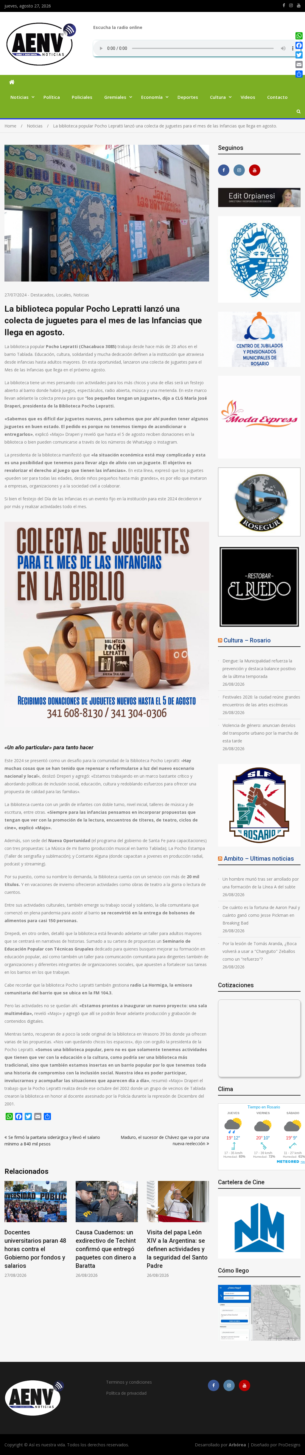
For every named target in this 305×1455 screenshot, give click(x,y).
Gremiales (115, 97)
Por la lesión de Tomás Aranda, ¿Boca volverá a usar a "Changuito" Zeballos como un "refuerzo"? (259, 951)
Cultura (218, 97)
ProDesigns (289, 1445)
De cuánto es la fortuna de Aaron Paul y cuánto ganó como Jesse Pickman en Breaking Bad (261, 915)
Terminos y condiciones (129, 1382)
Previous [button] (8, 1232)
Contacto (277, 97)
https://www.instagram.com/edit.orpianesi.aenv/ (291, 5)
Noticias (19, 97)
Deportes (188, 97)
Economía (152, 97)
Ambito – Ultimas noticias (259, 858)
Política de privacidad (126, 1393)
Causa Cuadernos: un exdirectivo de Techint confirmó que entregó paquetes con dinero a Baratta (34, 1249)
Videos (248, 97)
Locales (63, 295)
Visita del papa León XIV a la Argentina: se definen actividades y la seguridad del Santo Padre (106, 1249)
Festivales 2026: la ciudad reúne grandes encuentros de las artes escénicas (261, 700)
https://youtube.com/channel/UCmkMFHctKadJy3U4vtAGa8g (299, 5)
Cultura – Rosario (247, 640)
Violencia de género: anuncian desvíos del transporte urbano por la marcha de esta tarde (260, 733)
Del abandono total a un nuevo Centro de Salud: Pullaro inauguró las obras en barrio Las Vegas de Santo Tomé (178, 1249)
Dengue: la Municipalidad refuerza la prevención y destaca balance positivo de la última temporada (259, 668)
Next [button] (205, 1232)
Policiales (82, 97)
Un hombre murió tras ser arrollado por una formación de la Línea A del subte (260, 883)
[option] (35, 1229)
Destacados (42, 295)
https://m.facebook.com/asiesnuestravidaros (284, 5)
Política (51, 97)
